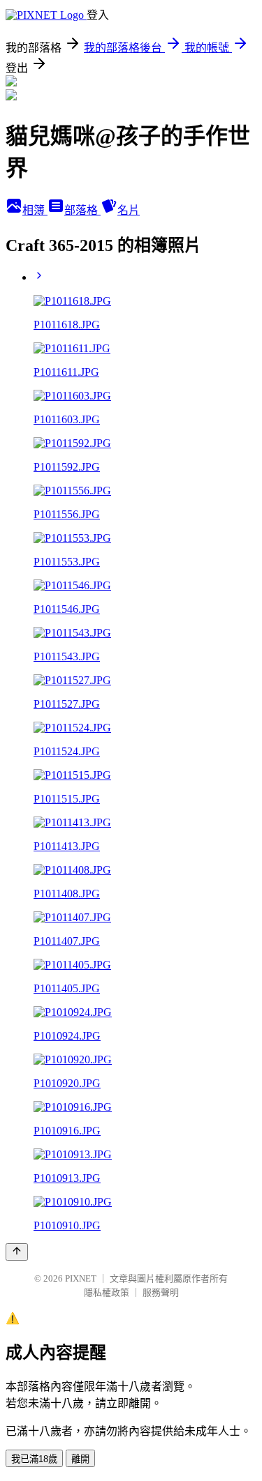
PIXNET (80, 1278)
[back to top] (17, 1252)
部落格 (82, 210)
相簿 (35, 210)
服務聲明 (161, 1292)
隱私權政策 (106, 1292)
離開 (80, 1459)
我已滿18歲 (34, 1459)
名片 (128, 210)
